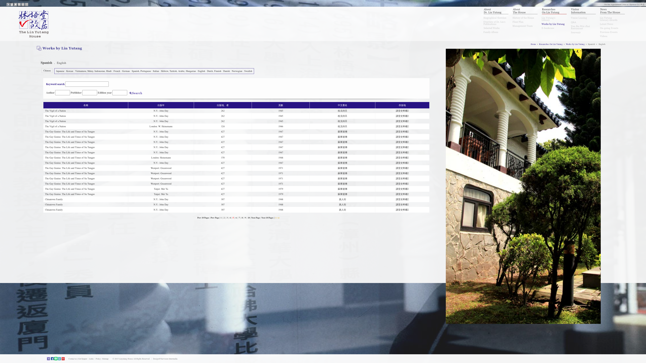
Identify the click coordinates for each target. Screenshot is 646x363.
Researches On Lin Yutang (551, 44)
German (126, 71)
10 (249, 217)
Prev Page (215, 217)
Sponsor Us (634, 4)
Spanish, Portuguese (141, 71)
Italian (156, 71)
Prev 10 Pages (203, 217)
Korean (69, 71)
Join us (625, 4)
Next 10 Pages (267, 217)
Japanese (60, 71)
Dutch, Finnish (214, 71)
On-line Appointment (612, 4)
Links (91, 358)
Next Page (255, 217)
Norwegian (237, 71)
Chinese (47, 70)
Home (534, 44)
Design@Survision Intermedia (165, 358)
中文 (643, 4)
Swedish (248, 71)
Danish (226, 71)
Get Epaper (82, 358)
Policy (98, 358)
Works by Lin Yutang (575, 44)
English (201, 71)
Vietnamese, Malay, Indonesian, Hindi (93, 71)
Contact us (72, 358)
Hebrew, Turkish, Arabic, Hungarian (178, 71)
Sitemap (105, 358)
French (117, 71)
